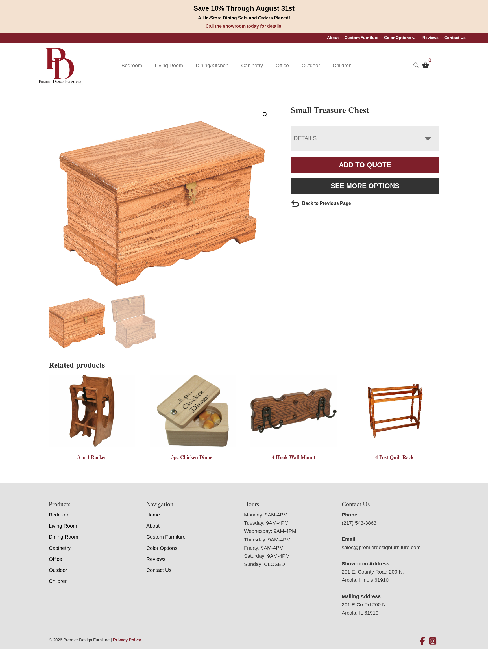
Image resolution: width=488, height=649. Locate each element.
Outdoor (311, 65)
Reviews (430, 37)
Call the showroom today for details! (244, 26)
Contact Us (455, 37)
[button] (265, 115)
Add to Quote (365, 165)
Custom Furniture (361, 37)
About (333, 37)
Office (282, 65)
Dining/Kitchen (212, 65)
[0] (424, 66)
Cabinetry (252, 65)
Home (153, 515)
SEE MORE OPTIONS (365, 186)
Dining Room (63, 537)
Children (342, 65)
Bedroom (131, 65)
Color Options (397, 37)
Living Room (169, 65)
